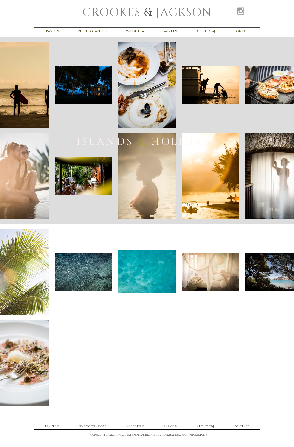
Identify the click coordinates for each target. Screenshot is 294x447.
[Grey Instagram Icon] (241, 11)
